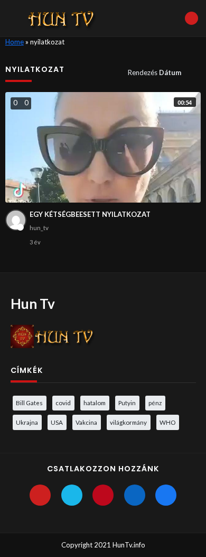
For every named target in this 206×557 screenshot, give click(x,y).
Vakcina (86, 422)
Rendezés (154, 72)
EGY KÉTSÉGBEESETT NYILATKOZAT (90, 214)
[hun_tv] (15, 220)
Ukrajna (27, 422)
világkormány (128, 422)
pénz (155, 402)
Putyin (127, 402)
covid (63, 402)
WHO (167, 422)
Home (14, 42)
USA (57, 422)
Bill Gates (29, 402)
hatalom (94, 402)
